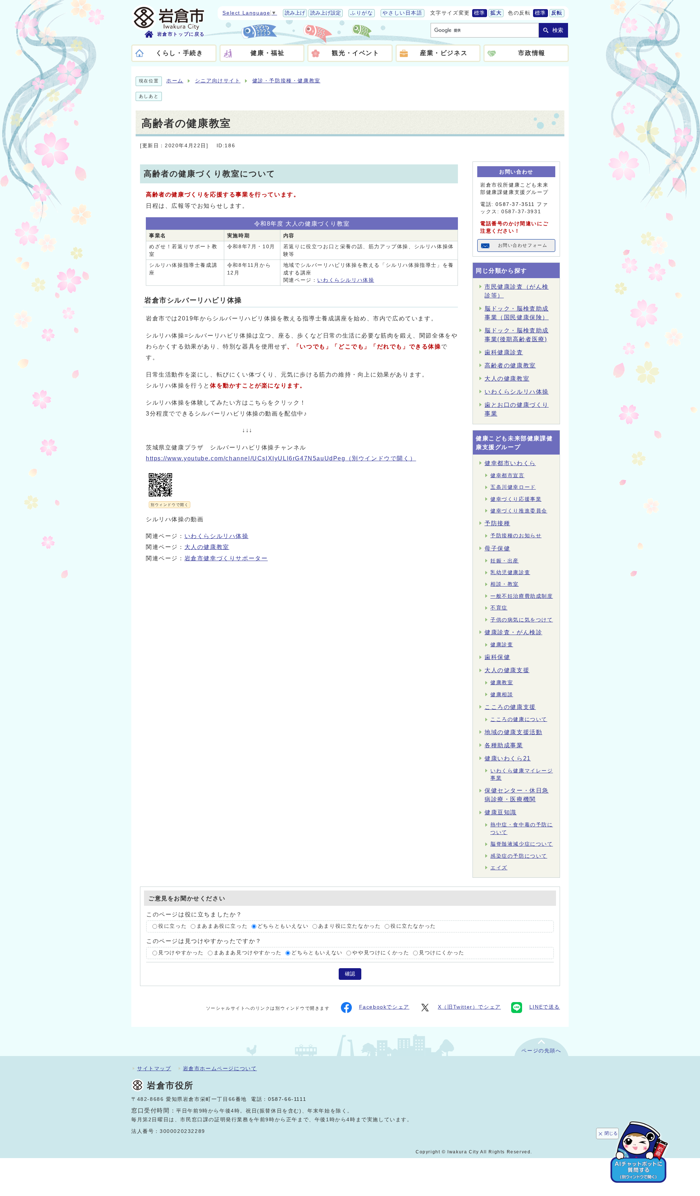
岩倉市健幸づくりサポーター (226, 558)
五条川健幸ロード (513, 487)
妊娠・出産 (504, 561)
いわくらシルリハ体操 (345, 280)
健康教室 (501, 682)
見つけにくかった (441, 952)
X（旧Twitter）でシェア (469, 1007)
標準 (479, 13)
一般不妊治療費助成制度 (521, 596)
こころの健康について (518, 719)
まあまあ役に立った (222, 926)
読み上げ (295, 13)
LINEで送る (544, 1007)
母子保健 (497, 548)
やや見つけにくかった (380, 952)
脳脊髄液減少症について (521, 844)
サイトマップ (154, 1068)
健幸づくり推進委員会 (518, 511)
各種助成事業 (504, 745)
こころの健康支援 (510, 707)
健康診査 (501, 644)
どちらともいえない (282, 926)
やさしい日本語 (402, 13)
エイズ (499, 867)
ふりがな (361, 13)
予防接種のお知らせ (515, 535)
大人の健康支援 (507, 670)
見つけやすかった (181, 952)
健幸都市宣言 (507, 475)
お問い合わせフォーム (523, 245)
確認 (350, 974)
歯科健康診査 (504, 352)
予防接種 (497, 523)
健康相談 (501, 694)
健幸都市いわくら (510, 463)
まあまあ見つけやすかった (248, 952)
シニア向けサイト (218, 80)
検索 (557, 30)
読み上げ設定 (325, 13)
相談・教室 (504, 584)
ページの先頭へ (541, 1050)
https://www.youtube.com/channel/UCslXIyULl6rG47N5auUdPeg (281, 458)
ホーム (174, 80)
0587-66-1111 (287, 1099)
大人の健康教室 (206, 547)
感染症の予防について (518, 856)
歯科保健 (497, 657)
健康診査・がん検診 (513, 632)
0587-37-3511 (514, 204)
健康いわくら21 (508, 758)
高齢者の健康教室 (510, 365)
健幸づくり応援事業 (515, 499)
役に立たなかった (413, 926)
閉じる (611, 1133)
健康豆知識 (501, 812)
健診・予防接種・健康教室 (286, 80)
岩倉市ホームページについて (220, 1068)
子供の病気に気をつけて (521, 620)
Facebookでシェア (384, 1007)
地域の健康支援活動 (513, 732)
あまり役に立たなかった (349, 926)
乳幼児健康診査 (510, 572)
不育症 (499, 608)
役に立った (172, 926)
